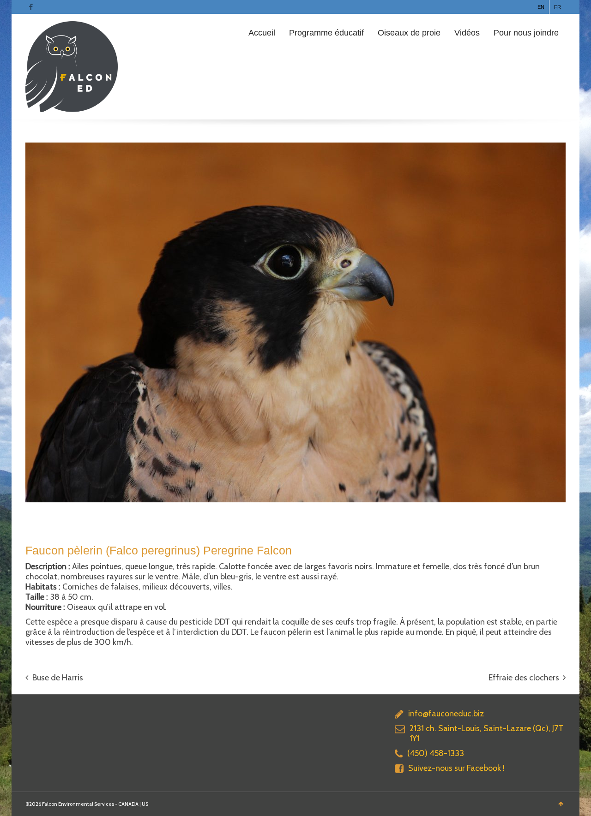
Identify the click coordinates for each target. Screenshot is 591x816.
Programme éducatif (326, 32)
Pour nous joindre (526, 32)
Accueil (261, 32)
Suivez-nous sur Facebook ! (456, 768)
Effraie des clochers (523, 678)
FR (557, 7)
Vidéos (467, 32)
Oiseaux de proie (409, 32)
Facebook (30, 6)
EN (540, 7)
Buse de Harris (57, 678)
